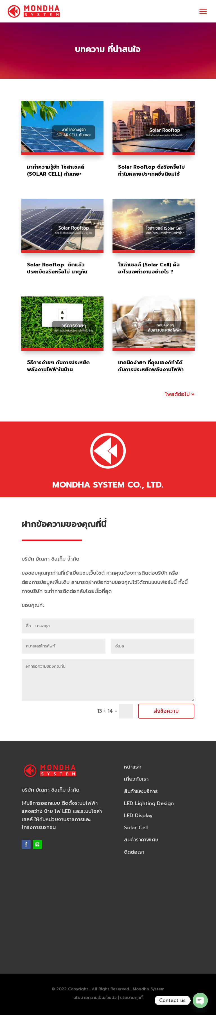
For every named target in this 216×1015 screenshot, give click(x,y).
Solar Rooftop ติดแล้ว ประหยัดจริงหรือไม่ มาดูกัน (57, 268)
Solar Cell (136, 828)
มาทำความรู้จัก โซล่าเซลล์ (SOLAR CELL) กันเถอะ (55, 170)
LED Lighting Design (149, 803)
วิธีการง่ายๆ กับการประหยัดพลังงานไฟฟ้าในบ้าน (58, 366)
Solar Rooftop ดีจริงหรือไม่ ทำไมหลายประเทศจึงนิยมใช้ (151, 170)
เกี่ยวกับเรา (136, 779)
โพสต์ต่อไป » (179, 394)
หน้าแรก (132, 767)
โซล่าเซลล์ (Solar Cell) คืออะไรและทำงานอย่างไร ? (149, 268)
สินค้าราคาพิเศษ (141, 840)
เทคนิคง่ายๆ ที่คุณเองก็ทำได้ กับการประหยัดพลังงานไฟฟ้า (151, 366)
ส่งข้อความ (166, 711)
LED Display (138, 815)
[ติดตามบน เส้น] (37, 844)
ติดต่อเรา (134, 852)
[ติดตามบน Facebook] (26, 844)
